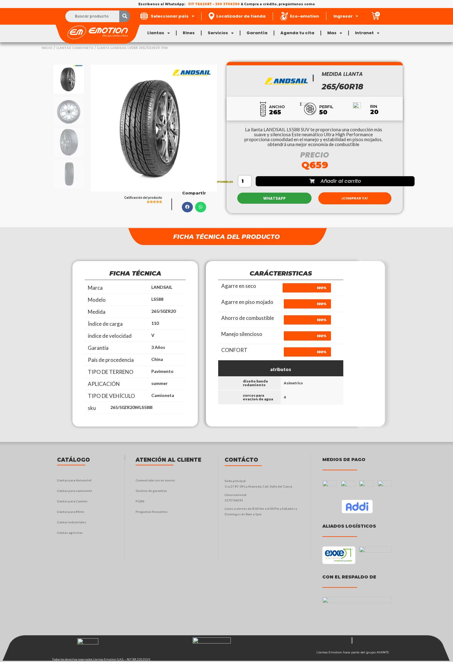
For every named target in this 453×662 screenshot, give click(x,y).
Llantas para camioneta (74, 490)
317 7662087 (200, 4)
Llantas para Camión (72, 501)
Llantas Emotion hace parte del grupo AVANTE (352, 652)
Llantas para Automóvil (74, 480)
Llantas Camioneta (74, 47)
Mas (332, 33)
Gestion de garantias (151, 490)
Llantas (155, 33)
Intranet (364, 33)
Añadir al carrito (340, 181)
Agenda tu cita (297, 33)
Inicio (47, 47)
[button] (187, 207)
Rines (189, 33)
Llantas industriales (71, 522)
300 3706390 (227, 4)
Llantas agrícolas (70, 532)
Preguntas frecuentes (152, 511)
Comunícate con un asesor (155, 480)
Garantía (257, 33)
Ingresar (343, 16)
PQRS (140, 501)
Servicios (218, 33)
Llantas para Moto (70, 511)
